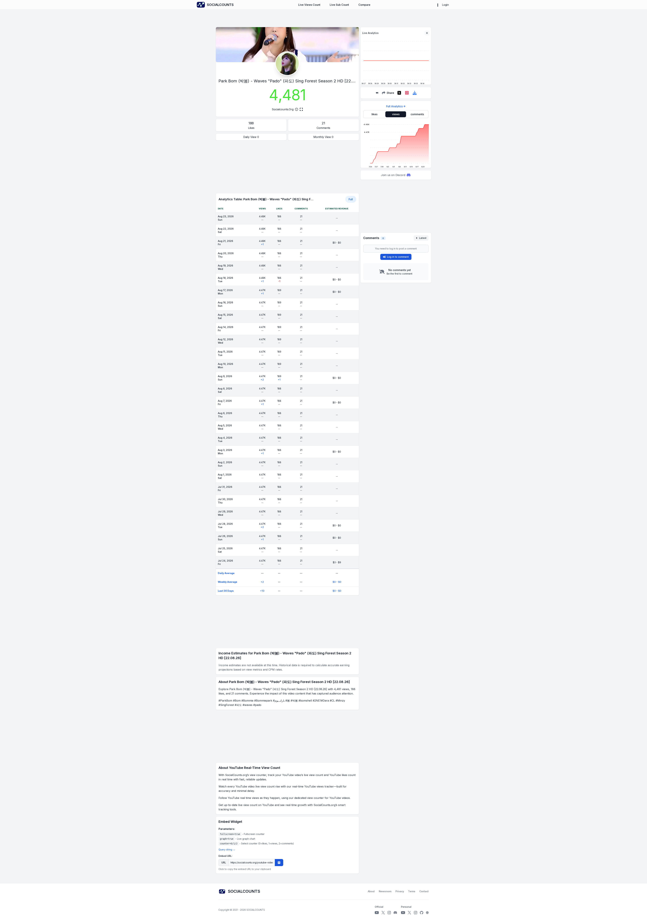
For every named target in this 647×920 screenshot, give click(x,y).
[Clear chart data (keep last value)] (426, 33)
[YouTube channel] (377, 913)
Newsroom (385, 891)
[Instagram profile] (389, 912)
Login (445, 4)
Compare (364, 4)
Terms (411, 891)
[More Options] (438, 4)
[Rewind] (377, 93)
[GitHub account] (421, 912)
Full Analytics (394, 106)
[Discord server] (395, 912)
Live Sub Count (339, 4)
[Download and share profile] (415, 93)
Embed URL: (225, 855)
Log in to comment (398, 256)
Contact (424, 891)
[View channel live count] (287, 63)
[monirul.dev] (427, 912)
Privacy (399, 891)
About (371, 891)
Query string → (227, 849)
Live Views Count (309, 4)
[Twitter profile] (383, 912)
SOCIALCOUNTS (256, 909)
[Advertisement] (287, 166)
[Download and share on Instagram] (407, 93)
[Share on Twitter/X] (399, 93)
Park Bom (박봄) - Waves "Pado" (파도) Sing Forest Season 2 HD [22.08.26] (291, 80)
